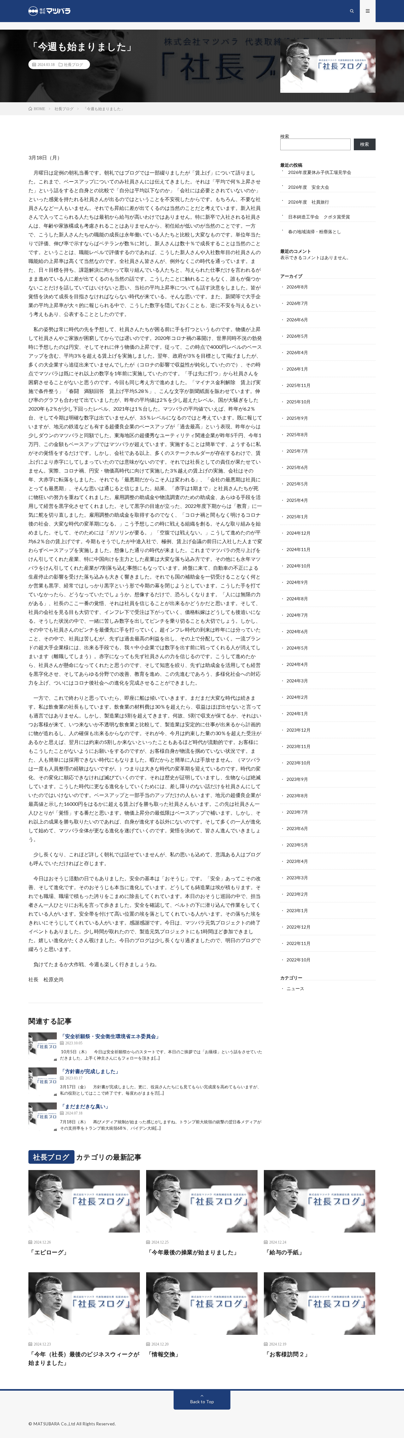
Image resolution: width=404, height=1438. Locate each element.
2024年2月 (297, 697)
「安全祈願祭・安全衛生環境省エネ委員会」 (110, 1036)
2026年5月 (297, 336)
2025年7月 (297, 451)
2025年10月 (299, 401)
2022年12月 (299, 927)
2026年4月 (297, 352)
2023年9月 (297, 779)
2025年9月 (297, 418)
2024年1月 (297, 713)
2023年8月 (297, 795)
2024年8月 (297, 598)
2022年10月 (299, 959)
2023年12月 (299, 730)
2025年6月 (297, 467)
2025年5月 (297, 483)
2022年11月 (299, 943)
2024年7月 (297, 615)
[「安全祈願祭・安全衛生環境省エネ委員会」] (42, 1046)
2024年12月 (299, 533)
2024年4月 (297, 664)
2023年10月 (299, 762)
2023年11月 (299, 746)
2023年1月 (297, 910)
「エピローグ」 (48, 1252)
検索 (284, 136)
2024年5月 (297, 648)
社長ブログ (73, 64)
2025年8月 (297, 434)
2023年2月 (297, 894)
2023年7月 (297, 812)
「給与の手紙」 (284, 1252)
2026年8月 (297, 286)
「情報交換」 (163, 1354)
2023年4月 (297, 861)
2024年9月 (297, 582)
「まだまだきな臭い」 (85, 1106)
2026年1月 (297, 368)
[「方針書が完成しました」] (42, 1081)
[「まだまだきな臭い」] (42, 1116)
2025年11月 (299, 385)
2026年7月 (297, 303)
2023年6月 (297, 828)
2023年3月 (297, 877)
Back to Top (202, 1401)
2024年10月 (299, 565)
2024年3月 (297, 680)
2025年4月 (297, 500)
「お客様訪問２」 (287, 1354)
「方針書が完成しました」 (90, 1071)
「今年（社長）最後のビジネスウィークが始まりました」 (84, 1358)
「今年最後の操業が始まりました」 (193, 1252)
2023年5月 (297, 844)
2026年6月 (297, 319)
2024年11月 (299, 549)
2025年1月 (297, 516)
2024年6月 (297, 631)
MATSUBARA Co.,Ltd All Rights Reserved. (74, 1423)
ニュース (295, 988)
